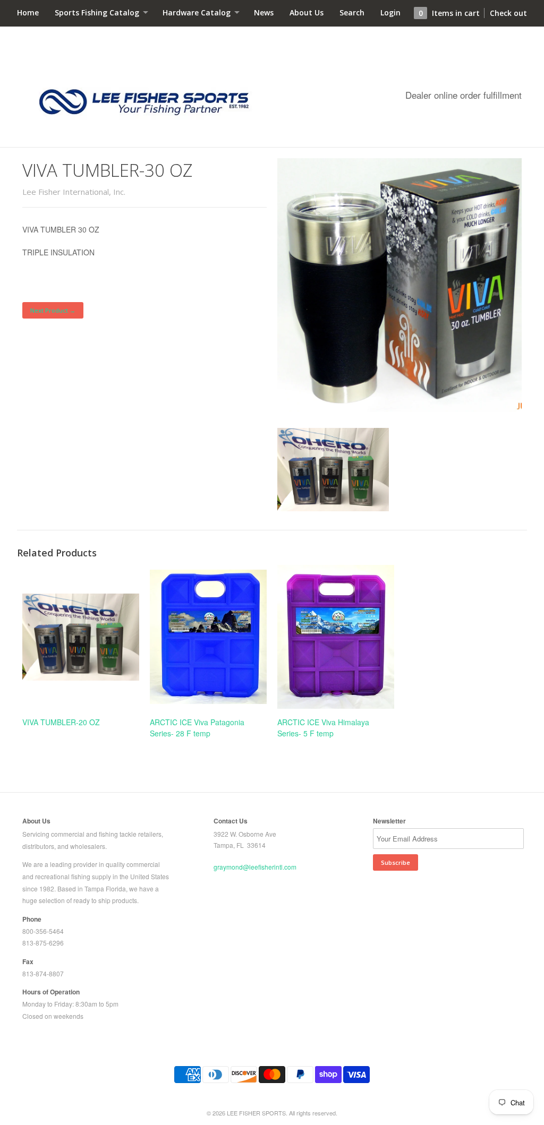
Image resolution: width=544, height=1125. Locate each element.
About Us (307, 12)
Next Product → (52, 310)
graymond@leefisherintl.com (255, 866)
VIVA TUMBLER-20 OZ (61, 722)
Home (28, 12)
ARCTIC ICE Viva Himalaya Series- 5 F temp (323, 727)
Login (390, 12)
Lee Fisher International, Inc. (73, 191)
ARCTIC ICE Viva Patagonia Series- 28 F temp (197, 727)
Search (351, 12)
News (264, 12)
